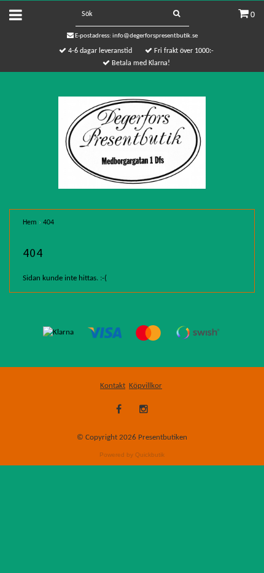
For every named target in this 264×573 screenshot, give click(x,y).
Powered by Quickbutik (132, 454)
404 (48, 222)
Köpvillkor (145, 386)
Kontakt (112, 386)
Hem (30, 222)
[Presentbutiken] (132, 142)
